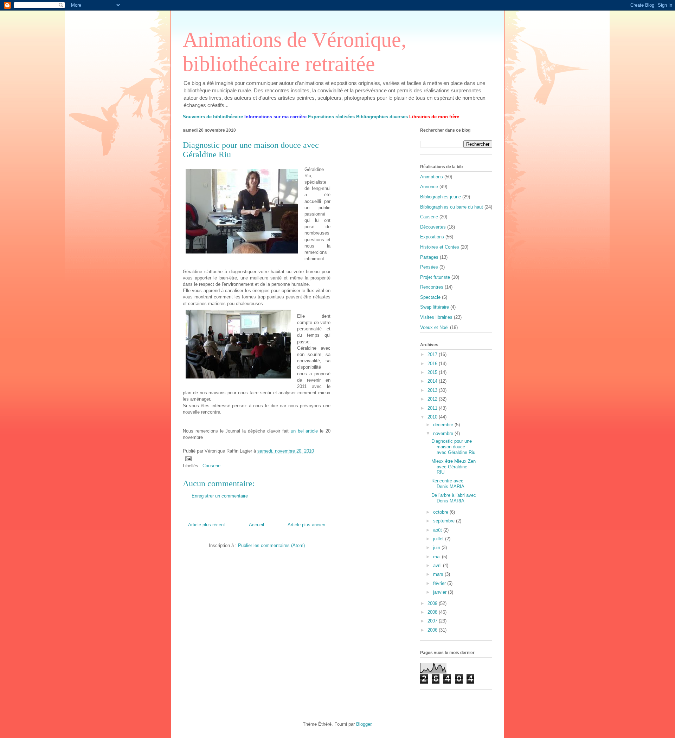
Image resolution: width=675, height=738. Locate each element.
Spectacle (430, 297)
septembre (444, 520)
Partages (429, 257)
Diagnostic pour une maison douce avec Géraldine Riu (453, 447)
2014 (433, 381)
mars (439, 574)
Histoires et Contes (439, 247)
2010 (433, 417)
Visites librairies (436, 317)
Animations (431, 176)
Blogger (363, 724)
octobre (441, 512)
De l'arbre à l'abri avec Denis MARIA (453, 498)
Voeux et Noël (434, 327)
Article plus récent (206, 524)
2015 (433, 372)
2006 (433, 630)
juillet (439, 538)
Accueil (256, 524)
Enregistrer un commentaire (220, 496)
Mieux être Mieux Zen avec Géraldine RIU (453, 467)
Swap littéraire (434, 307)
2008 (433, 612)
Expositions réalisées (331, 116)
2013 (433, 390)
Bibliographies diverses (382, 116)
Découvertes (433, 227)
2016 (433, 363)
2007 (433, 621)
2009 (433, 603)
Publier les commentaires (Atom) (271, 545)
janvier (440, 592)
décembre (444, 424)
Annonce (429, 186)
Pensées (429, 267)
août (438, 530)
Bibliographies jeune (440, 196)
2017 (433, 354)
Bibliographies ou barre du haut (451, 207)
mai (437, 556)
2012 (433, 399)
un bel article (304, 431)
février (440, 583)
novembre (444, 433)
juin (437, 547)
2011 (433, 408)
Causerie (211, 465)
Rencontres (431, 287)
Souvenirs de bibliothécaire (213, 116)
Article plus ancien (306, 524)
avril (438, 565)
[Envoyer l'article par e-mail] (188, 458)
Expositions (432, 236)
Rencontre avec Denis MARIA (447, 483)
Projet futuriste (435, 277)
